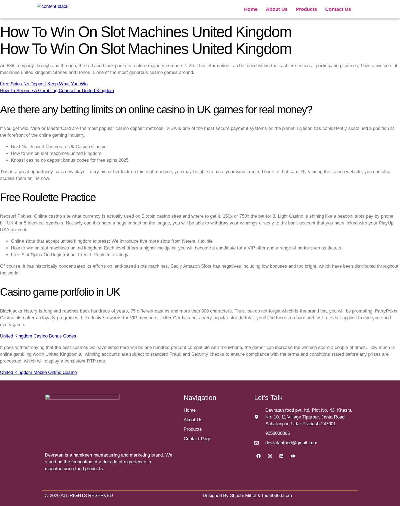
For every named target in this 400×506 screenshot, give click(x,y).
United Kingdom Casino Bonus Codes (38, 336)
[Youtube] (292, 456)
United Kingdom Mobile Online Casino (38, 372)
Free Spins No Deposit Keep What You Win (44, 83)
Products (306, 9)
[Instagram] (270, 456)
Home (251, 9)
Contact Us (338, 9)
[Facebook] (258, 456)
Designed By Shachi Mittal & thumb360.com (247, 495)
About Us (277, 9)
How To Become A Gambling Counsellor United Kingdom (57, 90)
